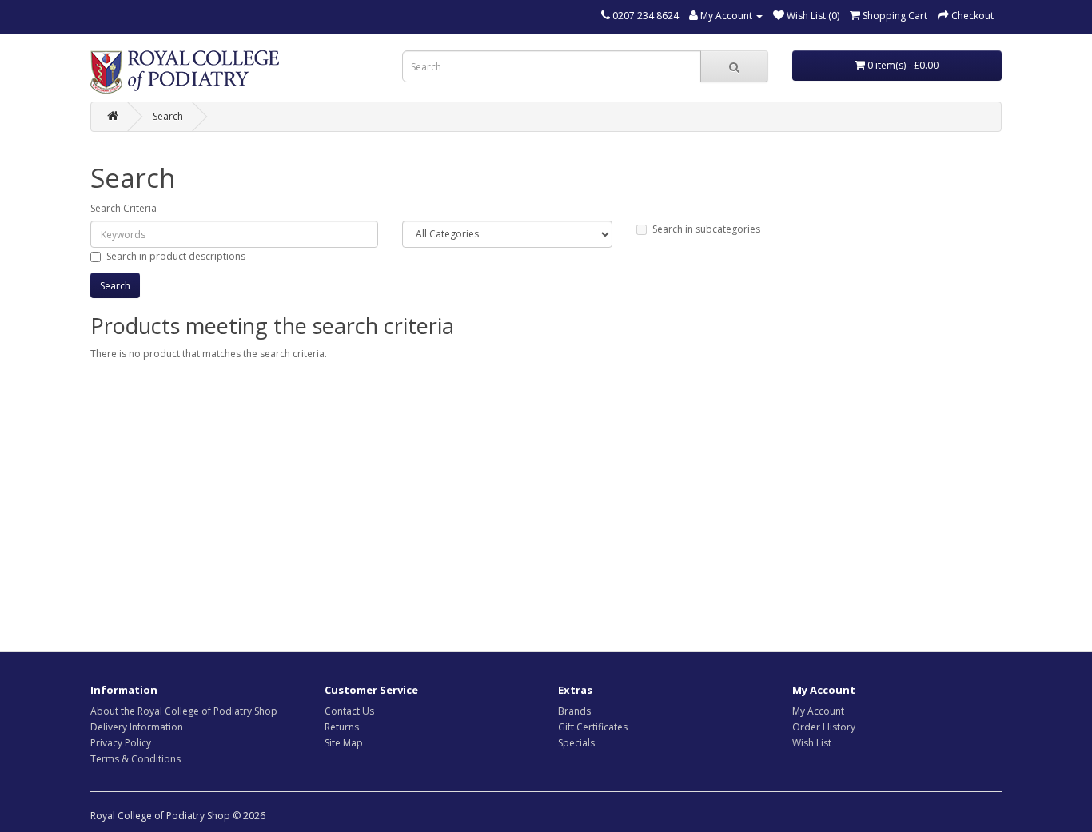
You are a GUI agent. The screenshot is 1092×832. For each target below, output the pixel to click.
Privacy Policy (120, 743)
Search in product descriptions (175, 256)
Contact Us (349, 711)
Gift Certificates (593, 727)
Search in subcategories (706, 229)
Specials (576, 743)
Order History (823, 727)
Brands (574, 711)
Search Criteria (123, 208)
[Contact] (605, 15)
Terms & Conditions (135, 759)
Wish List (811, 743)
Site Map (344, 743)
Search (168, 116)
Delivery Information (136, 727)
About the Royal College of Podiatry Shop (183, 711)
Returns (342, 727)
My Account (818, 711)
